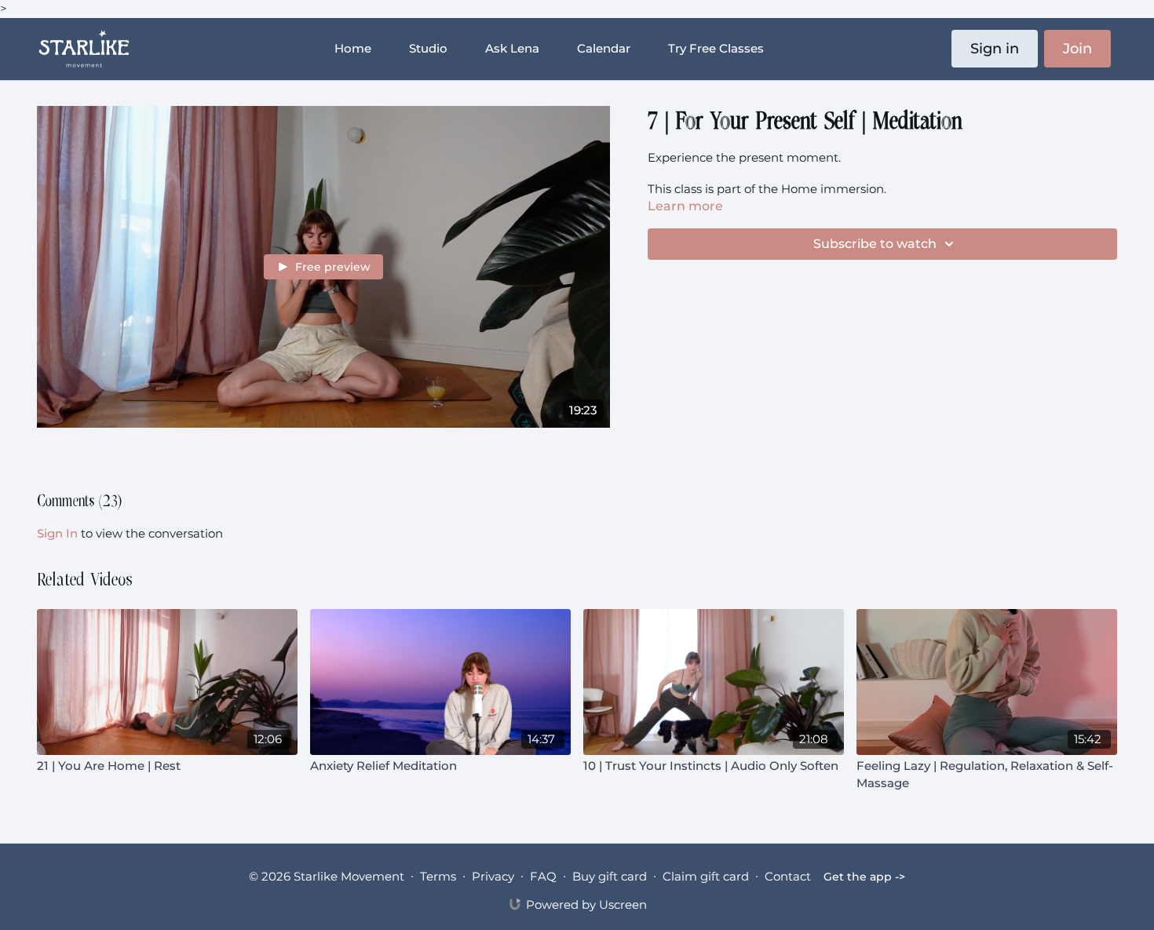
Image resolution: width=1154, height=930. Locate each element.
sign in (57, 533)
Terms (438, 876)
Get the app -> (864, 877)
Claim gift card (706, 876)
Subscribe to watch (875, 243)
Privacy (493, 876)
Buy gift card (609, 876)
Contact (788, 876)
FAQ (543, 876)
